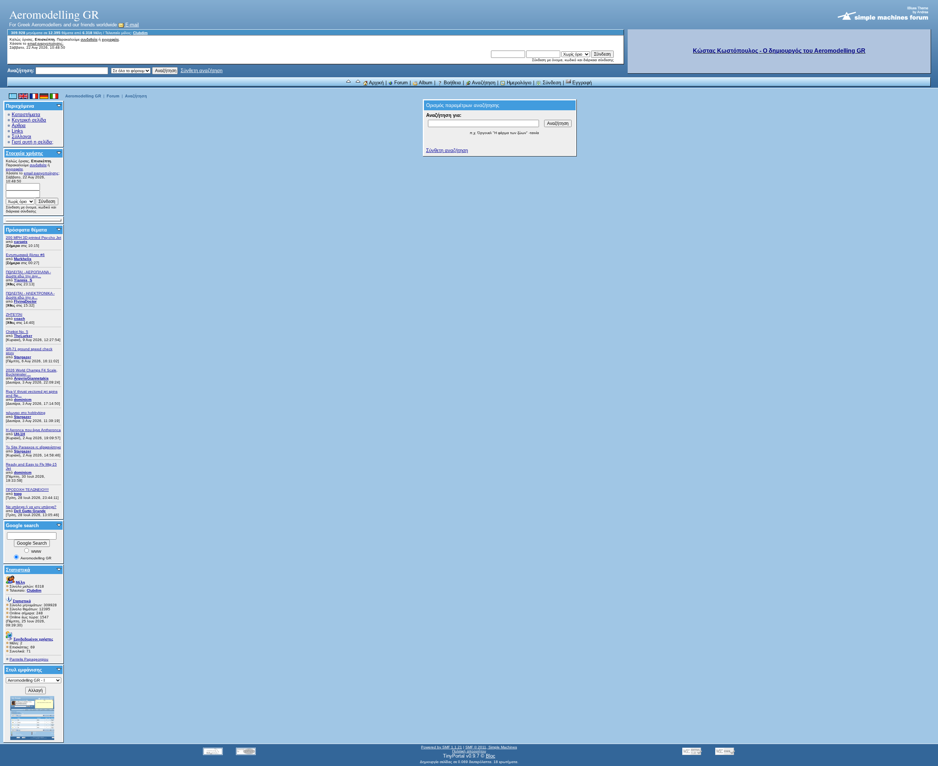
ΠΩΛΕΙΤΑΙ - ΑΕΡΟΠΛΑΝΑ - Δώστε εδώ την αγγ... (28, 274)
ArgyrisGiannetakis (31, 378)
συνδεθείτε (89, 39)
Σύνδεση (551, 82)
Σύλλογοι (21, 136)
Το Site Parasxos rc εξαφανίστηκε (33, 447)
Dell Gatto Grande (30, 511)
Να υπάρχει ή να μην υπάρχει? (31, 507)
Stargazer (22, 357)
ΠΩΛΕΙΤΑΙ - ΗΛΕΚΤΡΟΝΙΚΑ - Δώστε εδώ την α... (30, 295)
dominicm (23, 399)
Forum (400, 82)
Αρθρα (19, 125)
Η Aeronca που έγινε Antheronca (33, 430)
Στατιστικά (18, 570)
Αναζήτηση (483, 82)
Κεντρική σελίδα (29, 120)
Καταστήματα (26, 114)
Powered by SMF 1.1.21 (441, 747)
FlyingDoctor (25, 301)
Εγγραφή (581, 82)
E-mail (131, 24)
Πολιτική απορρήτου (469, 751)
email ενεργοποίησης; (45, 43)
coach (19, 319)
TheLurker (23, 336)
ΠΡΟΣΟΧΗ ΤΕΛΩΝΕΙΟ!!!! (27, 490)
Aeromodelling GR (83, 96)
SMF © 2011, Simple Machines (491, 747)
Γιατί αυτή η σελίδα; (32, 142)
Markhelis (23, 259)
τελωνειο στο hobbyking (25, 413)
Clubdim (140, 33)
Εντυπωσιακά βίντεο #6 (25, 255)
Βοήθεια (451, 82)
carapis (20, 242)
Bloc (490, 756)
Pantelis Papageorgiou (29, 659)
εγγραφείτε (110, 39)
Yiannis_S (23, 280)
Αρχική (376, 82)
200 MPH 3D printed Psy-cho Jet (33, 238)
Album (425, 82)
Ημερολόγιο (518, 82)
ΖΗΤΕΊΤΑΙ (14, 314)
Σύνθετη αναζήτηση (201, 70)
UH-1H (19, 434)
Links (17, 131)
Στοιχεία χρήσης (24, 153)
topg (18, 494)
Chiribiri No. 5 (17, 332)
